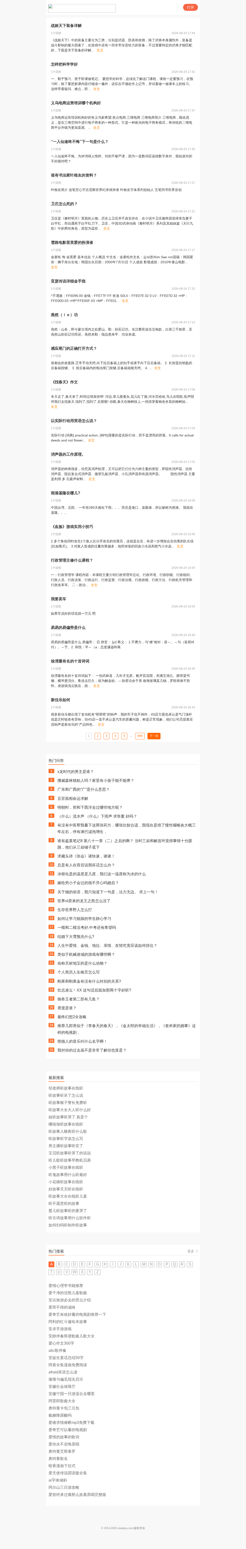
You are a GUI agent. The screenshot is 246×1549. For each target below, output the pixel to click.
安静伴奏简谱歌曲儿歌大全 (72, 1336)
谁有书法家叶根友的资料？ (74, 175)
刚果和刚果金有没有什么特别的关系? (89, 981)
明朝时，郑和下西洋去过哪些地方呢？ (90, 807)
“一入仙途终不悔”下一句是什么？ (80, 142)
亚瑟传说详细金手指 (68, 281)
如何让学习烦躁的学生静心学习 (84, 919)
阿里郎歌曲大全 (62, 1401)
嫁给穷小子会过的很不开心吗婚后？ (88, 883)
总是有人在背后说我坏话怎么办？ (86, 865)
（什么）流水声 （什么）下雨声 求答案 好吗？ (97, 816)
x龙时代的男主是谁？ (75, 772)
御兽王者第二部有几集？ (78, 999)
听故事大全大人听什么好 (70, 1110)
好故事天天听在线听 (66, 1189)
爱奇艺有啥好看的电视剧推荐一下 (77, 1314)
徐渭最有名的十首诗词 (70, 661)
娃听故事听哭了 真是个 (68, 1117)
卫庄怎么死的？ (64, 204)
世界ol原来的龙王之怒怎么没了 (84, 901)
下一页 (154, 736)
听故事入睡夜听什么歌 (68, 1131)
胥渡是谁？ (67, 1008)
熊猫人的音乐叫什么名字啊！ (82, 1041)
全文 (100, 50)
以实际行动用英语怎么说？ (74, 421)
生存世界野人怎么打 (74, 910)
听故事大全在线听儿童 (68, 1196)
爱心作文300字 (61, 1343)
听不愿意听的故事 (64, 1203)
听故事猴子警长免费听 (68, 1103)
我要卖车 (58, 599)
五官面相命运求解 (72, 798)
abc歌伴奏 (57, 1350)
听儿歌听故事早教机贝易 (70, 1160)
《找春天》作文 (64, 382)
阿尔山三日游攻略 (64, 1487)
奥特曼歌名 (58, 1459)
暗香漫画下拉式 (62, 1466)
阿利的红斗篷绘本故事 (68, 1322)
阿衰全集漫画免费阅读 (68, 1365)
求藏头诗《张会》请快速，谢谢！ (86, 856)
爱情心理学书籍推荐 (66, 1286)
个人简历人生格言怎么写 (78, 972)
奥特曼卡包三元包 (64, 1408)
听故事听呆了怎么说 (66, 1095)
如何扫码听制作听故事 (68, 1225)
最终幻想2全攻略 (71, 1017)
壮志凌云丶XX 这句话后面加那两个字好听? (94, 990)
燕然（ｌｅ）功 (64, 315)
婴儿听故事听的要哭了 (68, 1211)
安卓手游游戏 (60, 1329)
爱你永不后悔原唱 (64, 1444)
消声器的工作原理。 (68, 454)
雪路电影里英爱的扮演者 (72, 242)
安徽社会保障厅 (62, 1386)
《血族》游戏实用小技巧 (72, 527)
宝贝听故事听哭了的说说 (70, 1153)
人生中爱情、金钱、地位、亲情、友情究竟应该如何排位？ (107, 945)
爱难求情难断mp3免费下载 (71, 1422)
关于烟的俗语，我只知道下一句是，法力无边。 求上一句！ (107, 892)
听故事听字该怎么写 (66, 1139)
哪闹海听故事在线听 (66, 1124)
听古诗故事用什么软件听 (70, 1218)
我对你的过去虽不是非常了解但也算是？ (92, 1050)
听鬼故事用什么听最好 (68, 1175)
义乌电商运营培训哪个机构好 (76, 103)
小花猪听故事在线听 (66, 1182)
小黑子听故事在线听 (66, 1167)
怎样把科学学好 (64, 64)
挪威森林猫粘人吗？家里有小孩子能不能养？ (95, 780)
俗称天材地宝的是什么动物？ (82, 963)
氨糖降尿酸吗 (60, 1415)
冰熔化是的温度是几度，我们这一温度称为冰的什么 (101, 874)
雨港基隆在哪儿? (65, 493)
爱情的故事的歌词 (64, 1437)
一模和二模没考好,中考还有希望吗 (86, 927)
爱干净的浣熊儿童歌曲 (68, 1293)
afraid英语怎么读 (63, 1372)
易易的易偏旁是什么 (68, 627)
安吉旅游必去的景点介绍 (70, 1300)
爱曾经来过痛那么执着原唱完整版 (77, 1495)
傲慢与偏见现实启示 (66, 1379)
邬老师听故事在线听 (66, 1088)
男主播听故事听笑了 (66, 1146)
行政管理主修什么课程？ (72, 560)
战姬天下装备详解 (66, 26)
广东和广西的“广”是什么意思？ (83, 789)
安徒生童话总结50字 (66, 1358)
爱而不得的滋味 (62, 1307)
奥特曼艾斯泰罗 (62, 1451)
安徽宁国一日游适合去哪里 (72, 1394)
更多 (190, 1251)
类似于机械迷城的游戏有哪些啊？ (86, 954)
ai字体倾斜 (58, 1480)
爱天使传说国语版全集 (68, 1473)
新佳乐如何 (60, 700)
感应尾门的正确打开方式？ (74, 348)
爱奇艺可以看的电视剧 (68, 1430)
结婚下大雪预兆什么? (75, 937)
